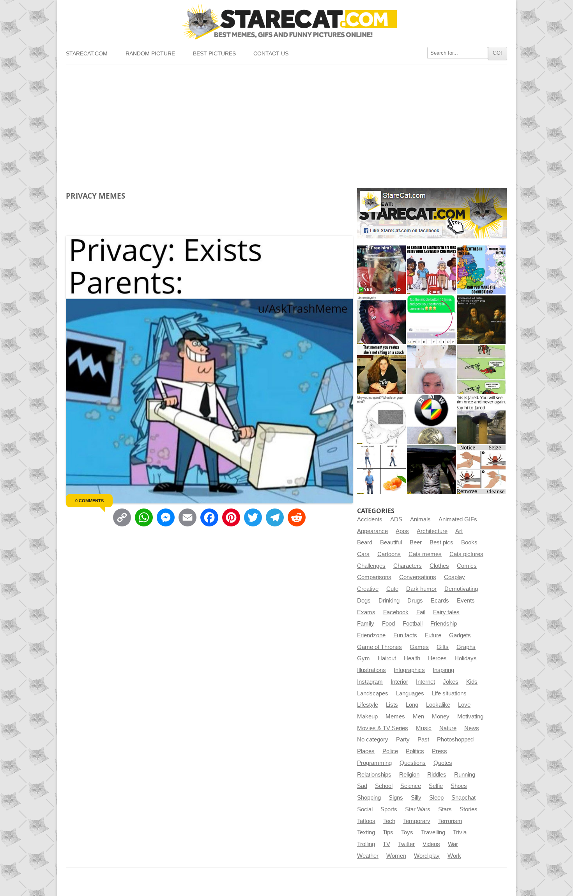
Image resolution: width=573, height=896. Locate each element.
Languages (410, 693)
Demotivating (461, 589)
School (384, 786)
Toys (407, 832)
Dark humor (421, 589)
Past (423, 739)
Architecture (432, 531)
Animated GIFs (458, 519)
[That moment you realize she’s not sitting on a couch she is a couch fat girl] (381, 369)
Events (466, 600)
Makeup (367, 716)
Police (390, 751)
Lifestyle (367, 705)
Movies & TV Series (382, 728)
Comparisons (374, 577)
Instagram (370, 682)
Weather (367, 856)
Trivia (460, 832)
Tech (389, 821)
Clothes (439, 566)
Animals (420, 519)
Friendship (443, 623)
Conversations (417, 577)
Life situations (449, 693)
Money (440, 716)
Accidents (369, 519)
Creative (367, 589)
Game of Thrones (379, 647)
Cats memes (425, 554)
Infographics (409, 670)
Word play (427, 856)
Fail (420, 612)
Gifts (443, 647)
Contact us (270, 54)
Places (366, 751)
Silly (416, 798)
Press (439, 751)
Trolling (366, 844)
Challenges (371, 566)
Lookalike (438, 705)
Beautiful (391, 542)
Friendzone (371, 635)
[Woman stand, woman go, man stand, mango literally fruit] (381, 469)
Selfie (436, 786)
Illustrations (371, 670)
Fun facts (405, 635)
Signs (396, 798)
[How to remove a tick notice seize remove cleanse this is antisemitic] (481, 469)
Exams (366, 612)
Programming (374, 763)
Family (365, 623)
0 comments (89, 500)
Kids (472, 682)
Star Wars (417, 809)
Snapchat (463, 798)
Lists (392, 705)
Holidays (466, 658)
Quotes (442, 763)
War (453, 844)
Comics (467, 566)
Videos (431, 844)
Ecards (440, 600)
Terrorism (450, 821)
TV (386, 844)
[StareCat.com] (286, 21)
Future (433, 635)
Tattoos (366, 821)
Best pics (441, 542)
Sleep (436, 798)
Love (464, 705)
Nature (447, 728)
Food (388, 623)
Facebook (396, 612)
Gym (363, 658)
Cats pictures (466, 554)
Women (396, 856)
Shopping (369, 798)
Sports (388, 809)
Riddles (436, 775)
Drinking (389, 600)
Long (412, 705)
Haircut (387, 658)
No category (372, 739)
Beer (416, 542)
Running (464, 775)
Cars (363, 554)
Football (413, 623)
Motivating (470, 716)
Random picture (150, 54)
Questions (413, 763)
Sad (362, 786)
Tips (388, 832)
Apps (402, 531)
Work (454, 856)
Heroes (437, 658)
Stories (469, 809)
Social (365, 809)
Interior (399, 682)
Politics (415, 751)
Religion (409, 775)
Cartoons (389, 554)
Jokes (450, 682)
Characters (407, 566)
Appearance (372, 531)
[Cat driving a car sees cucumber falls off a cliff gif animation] (431, 469)
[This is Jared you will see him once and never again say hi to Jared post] (481, 419)
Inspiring (443, 670)
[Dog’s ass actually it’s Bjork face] (431, 369)
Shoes (459, 786)
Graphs (466, 647)
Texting (366, 832)
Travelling (433, 832)
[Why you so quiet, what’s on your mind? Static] (381, 419)
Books (469, 542)
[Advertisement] (286, 123)
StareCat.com (87, 54)
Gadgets (460, 635)
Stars (445, 809)
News (471, 728)
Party (403, 739)
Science (410, 786)
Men (418, 716)
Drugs (415, 600)
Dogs (364, 600)
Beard (364, 542)
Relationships (374, 775)
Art (459, 531)
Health (412, 658)
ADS (396, 519)
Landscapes (372, 693)
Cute (392, 589)
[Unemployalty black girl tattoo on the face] (381, 319)
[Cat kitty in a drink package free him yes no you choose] (381, 269)
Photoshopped (455, 739)
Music (424, 728)
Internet (425, 682)
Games (419, 647)
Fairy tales (446, 612)
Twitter (406, 844)
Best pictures (214, 54)
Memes (395, 716)
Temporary (416, 821)
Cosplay (454, 577)
